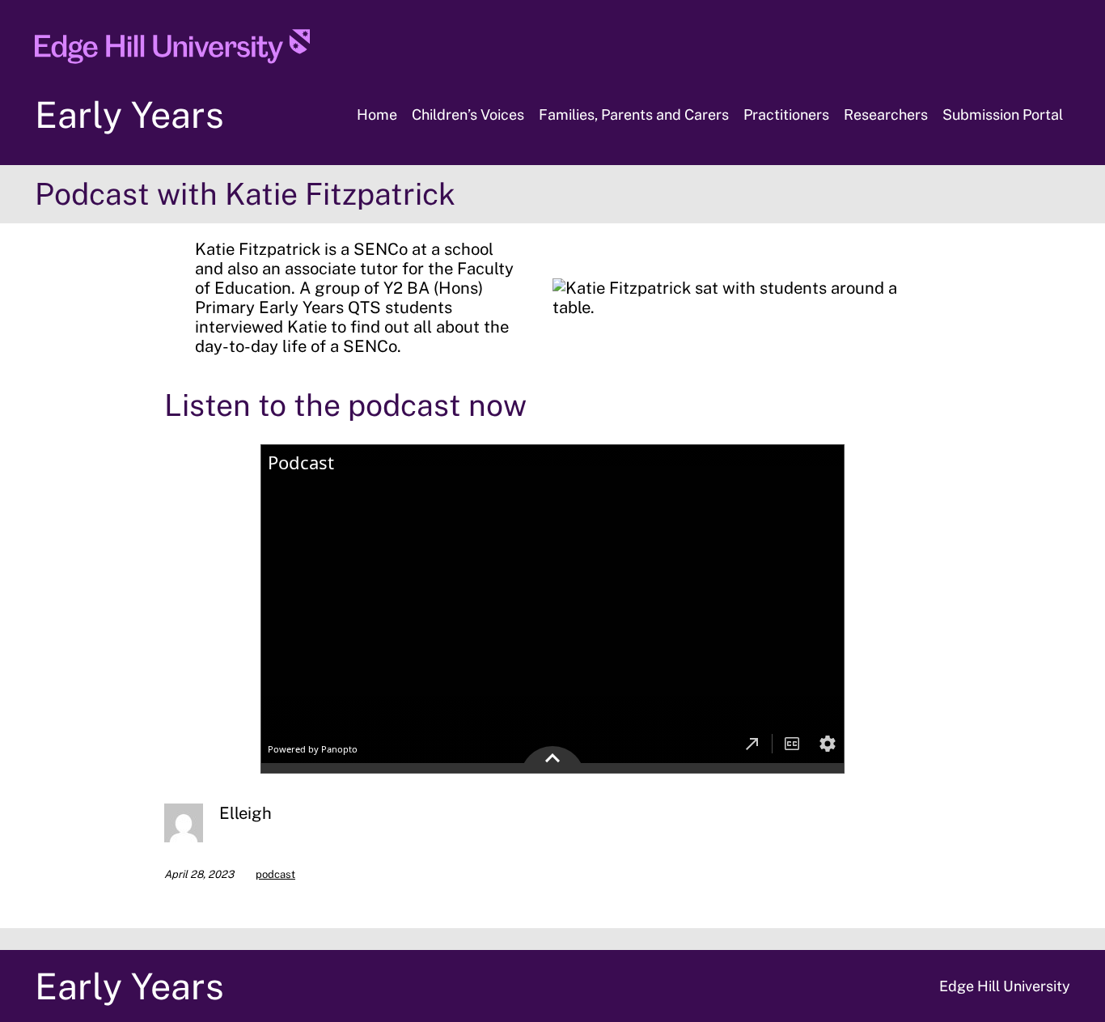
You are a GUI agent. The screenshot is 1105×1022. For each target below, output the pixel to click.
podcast (275, 874)
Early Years (129, 114)
